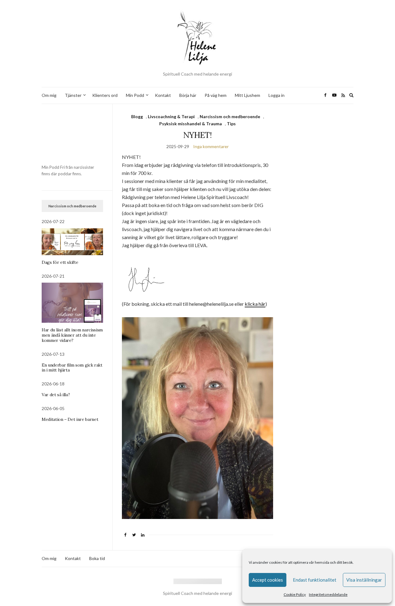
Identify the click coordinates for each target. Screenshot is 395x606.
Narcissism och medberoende (230, 116)
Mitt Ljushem (247, 95)
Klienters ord (105, 95)
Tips (231, 123)
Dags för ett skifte (60, 262)
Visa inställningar (364, 580)
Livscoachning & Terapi (171, 116)
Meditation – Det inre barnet (70, 419)
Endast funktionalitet (314, 580)
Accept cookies (267, 580)
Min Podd (135, 95)
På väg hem (216, 95)
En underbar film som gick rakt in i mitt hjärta (72, 367)
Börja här (187, 95)
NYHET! (197, 135)
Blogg (137, 116)
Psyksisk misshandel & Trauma (190, 123)
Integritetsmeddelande (328, 594)
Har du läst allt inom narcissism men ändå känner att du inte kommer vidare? (72, 335)
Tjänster (73, 95)
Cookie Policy (295, 594)
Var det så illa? (56, 394)
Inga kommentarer (211, 146)
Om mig (49, 95)
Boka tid (97, 558)
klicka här (255, 304)
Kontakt (163, 95)
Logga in (276, 95)
